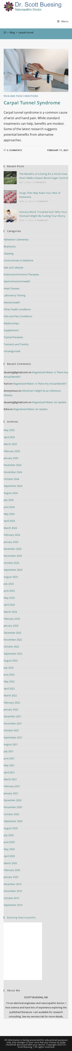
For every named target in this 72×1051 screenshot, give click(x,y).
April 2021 (9, 772)
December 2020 (12, 800)
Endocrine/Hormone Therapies (21, 274)
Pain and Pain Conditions (21, 96)
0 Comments (14, 150)
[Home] (5, 32)
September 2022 (13, 653)
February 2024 (12, 535)
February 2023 (12, 618)
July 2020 (9, 835)
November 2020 (13, 807)
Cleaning (8, 253)
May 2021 (9, 765)
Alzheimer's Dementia (16, 239)
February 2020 (12, 870)
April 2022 (9, 688)
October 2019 (11, 898)
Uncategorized (12, 351)
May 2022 (9, 681)
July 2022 (9, 667)
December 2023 (12, 549)
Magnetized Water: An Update (49, 402)
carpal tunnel (25, 32)
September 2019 (13, 905)
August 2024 (11, 493)
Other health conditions (17, 309)
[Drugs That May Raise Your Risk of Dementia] (10, 196)
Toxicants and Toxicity (16, 344)
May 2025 (9, 430)
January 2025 (11, 458)
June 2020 (9, 842)
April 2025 (9, 437)
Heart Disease (11, 288)
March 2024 (10, 528)
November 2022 (13, 639)
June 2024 (9, 507)
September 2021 (13, 737)
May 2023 (9, 597)
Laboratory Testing (14, 295)
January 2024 (11, 542)
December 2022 (12, 632)
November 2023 (13, 555)
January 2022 (11, 709)
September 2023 (13, 569)
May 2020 (9, 849)
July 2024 (9, 500)
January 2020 (11, 877)
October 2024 (11, 479)
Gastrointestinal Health (17, 281)
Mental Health (12, 302)
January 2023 (11, 625)
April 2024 (9, 521)
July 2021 (9, 751)
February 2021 (12, 786)
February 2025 (12, 451)
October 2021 (11, 730)
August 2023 (11, 577)
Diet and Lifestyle (13, 267)
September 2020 (13, 821)
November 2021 (13, 723)
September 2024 (13, 486)
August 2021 (11, 744)
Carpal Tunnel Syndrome (32, 102)
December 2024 (12, 465)
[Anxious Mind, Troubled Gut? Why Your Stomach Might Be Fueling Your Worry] (10, 215)
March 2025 (10, 444)
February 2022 (12, 702)
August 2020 (11, 828)
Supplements (11, 330)
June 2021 (9, 758)
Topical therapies (13, 337)
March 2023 (10, 611)
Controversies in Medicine (18, 260)
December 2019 (12, 884)
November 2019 (13, 891)
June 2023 (9, 590)
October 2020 (11, 814)
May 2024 (9, 514)
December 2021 (12, 716)
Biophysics (10, 246)
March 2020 (10, 863)
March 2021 (10, 779)
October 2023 (11, 563)
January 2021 (11, 793)
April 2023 (9, 604)
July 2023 (9, 583)
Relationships (11, 323)
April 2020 (9, 856)
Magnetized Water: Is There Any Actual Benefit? (40, 383)
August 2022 (11, 660)
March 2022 (10, 695)
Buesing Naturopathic (21, 917)
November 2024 (13, 472)
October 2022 (11, 646)
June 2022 (9, 674)
